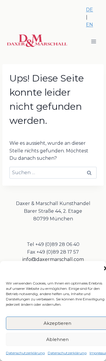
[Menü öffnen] (93, 41)
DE (89, 9)
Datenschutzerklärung (25, 353)
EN (89, 24)
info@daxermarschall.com (53, 259)
